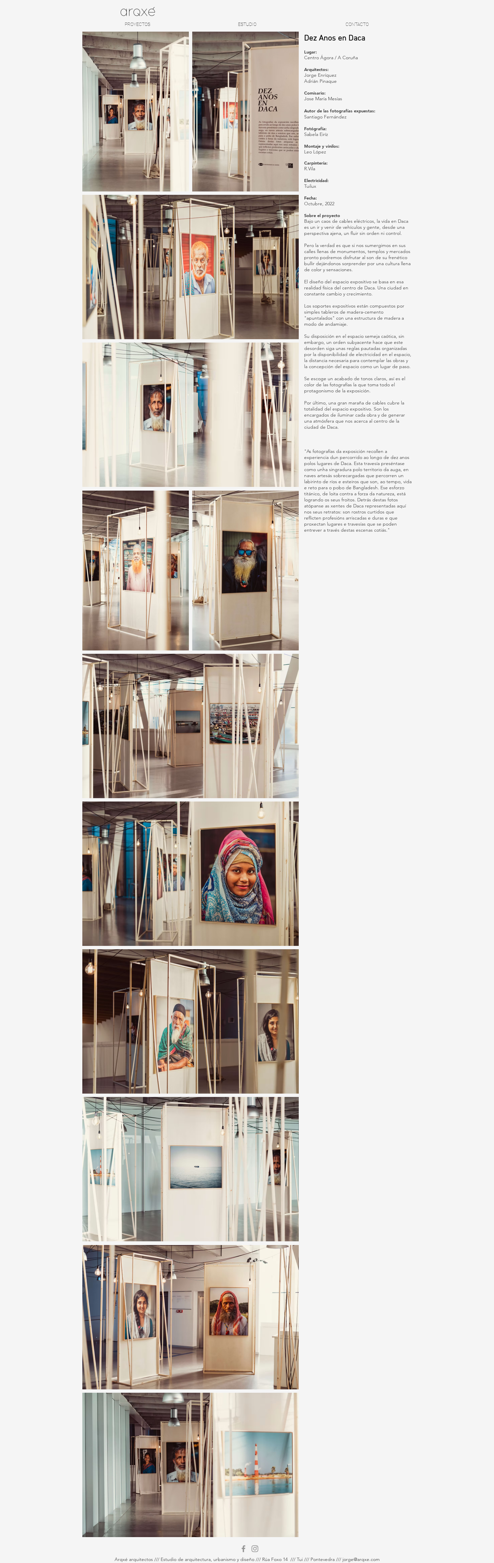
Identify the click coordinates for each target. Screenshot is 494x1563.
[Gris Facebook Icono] (243, 1548)
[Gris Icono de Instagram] (254, 1548)
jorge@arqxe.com (361, 1559)
